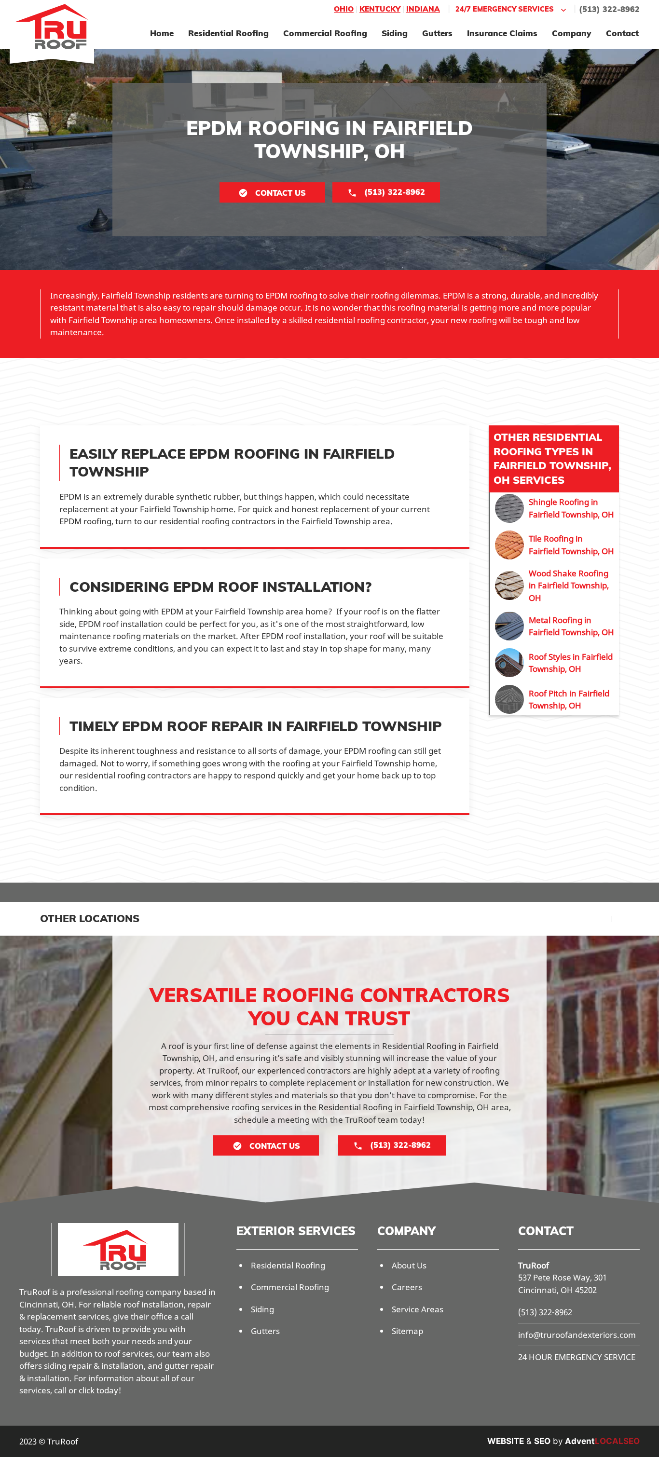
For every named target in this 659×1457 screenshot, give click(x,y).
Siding (395, 33)
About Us (409, 1265)
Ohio (344, 9)
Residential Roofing (228, 33)
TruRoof (533, 1265)
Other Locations (89, 918)
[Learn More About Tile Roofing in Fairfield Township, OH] (554, 545)
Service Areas (417, 1309)
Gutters (437, 33)
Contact (622, 33)
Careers (407, 1287)
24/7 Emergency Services (504, 9)
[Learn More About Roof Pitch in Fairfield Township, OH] (554, 699)
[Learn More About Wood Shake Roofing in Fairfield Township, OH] (554, 586)
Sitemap (407, 1330)
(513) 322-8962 (609, 9)
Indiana (423, 9)
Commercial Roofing (325, 33)
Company (571, 33)
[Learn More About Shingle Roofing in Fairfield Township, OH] (554, 508)
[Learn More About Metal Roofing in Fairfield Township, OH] (554, 626)
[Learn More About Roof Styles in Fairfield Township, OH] (554, 663)
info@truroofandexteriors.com (577, 1334)
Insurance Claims (502, 33)
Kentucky (379, 9)
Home (162, 33)
